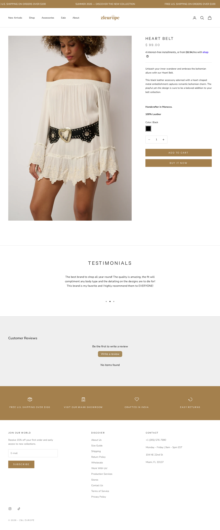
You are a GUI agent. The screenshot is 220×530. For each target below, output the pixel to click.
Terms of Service (100, 491)
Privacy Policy (98, 496)
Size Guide (96, 445)
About (76, 17)
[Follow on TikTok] (19, 508)
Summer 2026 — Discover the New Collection (99, 4)
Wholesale (97, 462)
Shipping (96, 451)
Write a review (110, 354)
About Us (96, 440)
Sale (63, 17)
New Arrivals (15, 17)
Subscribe (21, 464)
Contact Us (97, 485)
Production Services (101, 474)
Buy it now (178, 163)
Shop (32, 17)
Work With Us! (99, 468)
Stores (94, 479)
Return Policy (98, 457)
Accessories (48, 17)
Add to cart (178, 152)
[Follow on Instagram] (10, 508)
